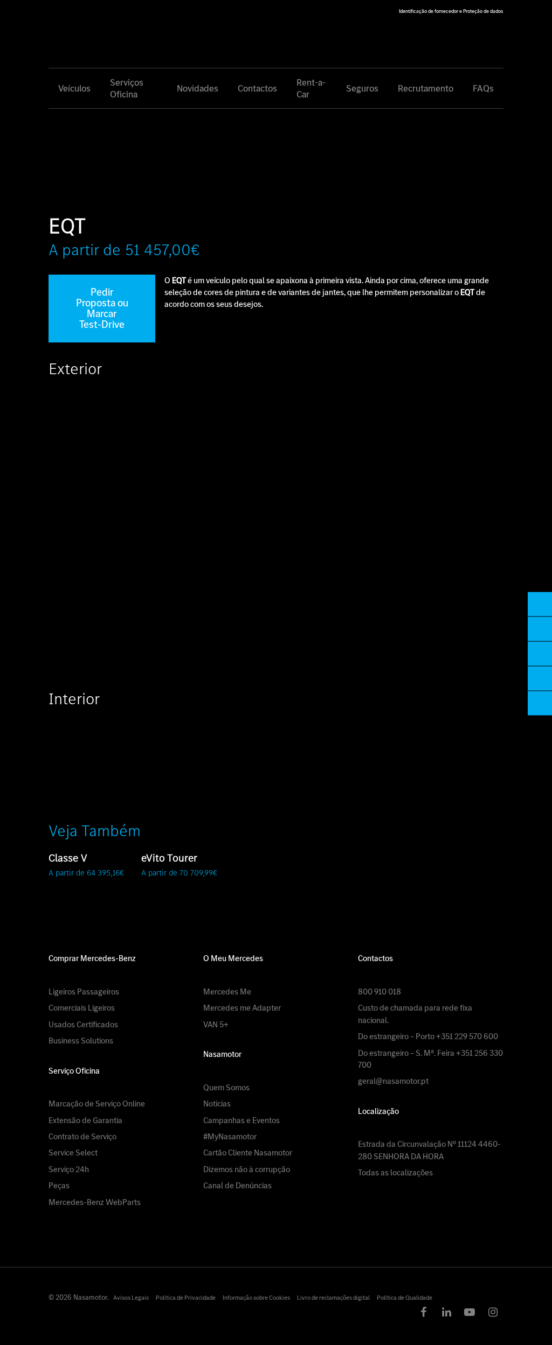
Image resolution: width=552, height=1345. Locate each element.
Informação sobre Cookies (256, 1297)
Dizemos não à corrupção (246, 1169)
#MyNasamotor (230, 1136)
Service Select (73, 1152)
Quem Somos (226, 1087)
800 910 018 (379, 991)
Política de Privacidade (186, 1297)
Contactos (257, 88)
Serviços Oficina (126, 88)
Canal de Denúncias (237, 1185)
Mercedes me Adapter (242, 1007)
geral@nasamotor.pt (393, 1081)
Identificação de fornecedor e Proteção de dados (451, 11)
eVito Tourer (169, 858)
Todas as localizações (395, 1172)
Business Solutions (81, 1040)
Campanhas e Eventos (241, 1120)
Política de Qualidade (404, 1297)
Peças (59, 1185)
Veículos (74, 88)
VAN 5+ (216, 1024)
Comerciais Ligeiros (82, 1007)
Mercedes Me (227, 991)
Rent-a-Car (311, 88)
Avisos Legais (131, 1297)
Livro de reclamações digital (333, 1297)
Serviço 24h (69, 1169)
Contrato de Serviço (82, 1136)
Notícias (217, 1103)
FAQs (483, 88)
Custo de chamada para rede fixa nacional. (415, 1013)
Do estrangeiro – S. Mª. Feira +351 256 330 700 (430, 1058)
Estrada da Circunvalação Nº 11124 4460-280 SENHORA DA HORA (429, 1149)
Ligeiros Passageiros (84, 991)
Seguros (362, 88)
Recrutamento (425, 88)
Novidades (197, 88)
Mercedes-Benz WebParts (95, 1202)
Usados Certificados (83, 1024)
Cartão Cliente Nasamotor (247, 1152)
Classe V (68, 858)
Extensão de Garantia (85, 1120)
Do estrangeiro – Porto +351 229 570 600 (428, 1036)
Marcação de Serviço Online (97, 1103)
